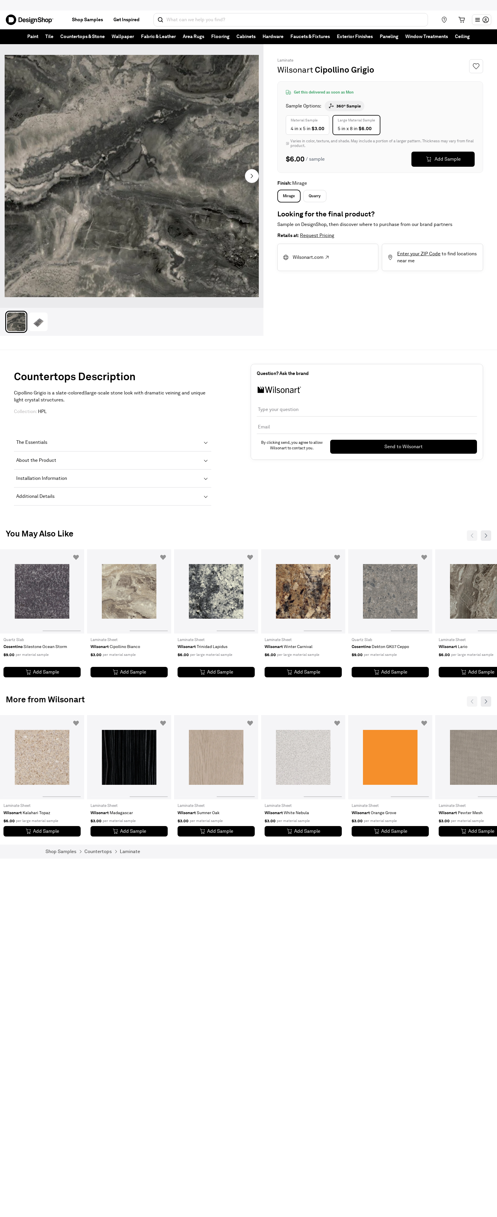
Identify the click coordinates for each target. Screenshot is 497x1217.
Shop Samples (87, 19)
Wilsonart (295, 69)
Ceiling (462, 36)
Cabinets (246, 36)
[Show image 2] (38, 322)
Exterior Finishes (355, 36)
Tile (49, 36)
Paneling (389, 36)
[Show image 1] (16, 322)
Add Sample (448, 159)
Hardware (273, 36)
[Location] (444, 20)
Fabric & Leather (158, 36)
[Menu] (481, 20)
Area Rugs (193, 36)
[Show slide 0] (22, 591)
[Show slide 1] (62, 591)
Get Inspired (126, 19)
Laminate (285, 60)
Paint (32, 36)
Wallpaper (123, 36)
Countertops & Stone (82, 36)
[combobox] (290, 19)
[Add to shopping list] (76, 557)
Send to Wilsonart (403, 446)
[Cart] (462, 20)
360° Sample (348, 106)
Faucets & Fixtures (310, 36)
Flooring (220, 36)
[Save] (476, 66)
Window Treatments (426, 36)
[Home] (32, 20)
